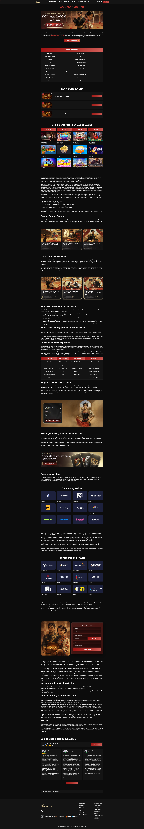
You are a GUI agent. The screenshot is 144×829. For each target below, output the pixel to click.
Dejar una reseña (96, 744)
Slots (95, 129)
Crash (79, 129)
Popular (47, 129)
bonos (62, 219)
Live (63, 129)
